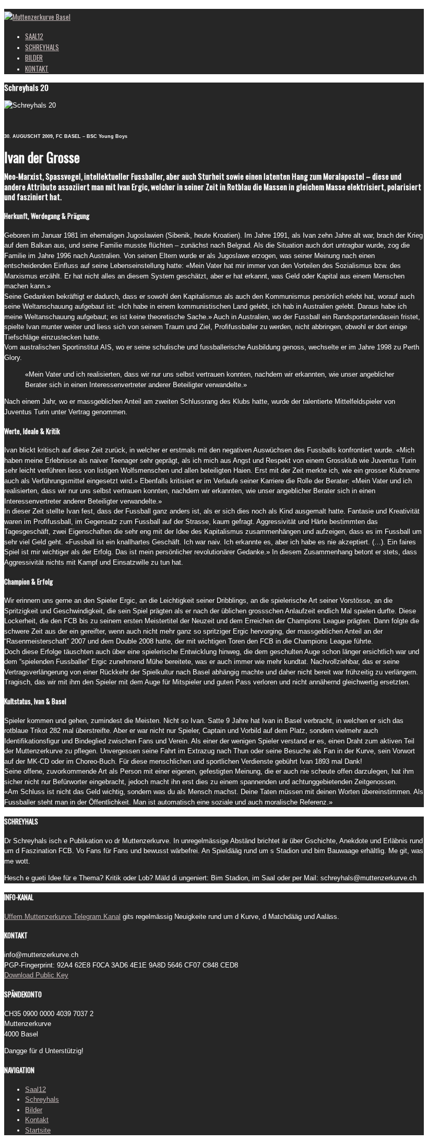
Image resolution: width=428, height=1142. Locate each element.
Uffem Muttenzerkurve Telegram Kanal (62, 916)
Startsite (38, 1130)
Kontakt (37, 1120)
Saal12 (35, 1089)
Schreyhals (42, 1099)
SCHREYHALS (42, 47)
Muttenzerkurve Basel (41, 16)
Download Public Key (36, 975)
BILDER (34, 57)
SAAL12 (34, 36)
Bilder (33, 1110)
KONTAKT (37, 68)
